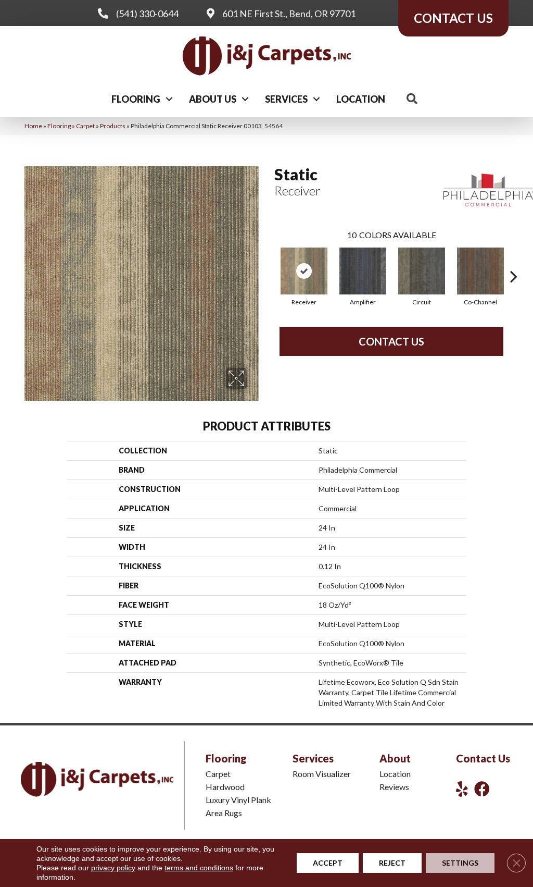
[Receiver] (304, 271)
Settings (460, 862)
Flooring (135, 99)
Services (286, 99)
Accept (327, 862)
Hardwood (225, 787)
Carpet (85, 126)
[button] (169, 99)
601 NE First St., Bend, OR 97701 (289, 13)
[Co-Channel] (480, 271)
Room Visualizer (322, 774)
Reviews (394, 787)
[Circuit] (422, 271)
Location (360, 99)
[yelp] (462, 789)
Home (33, 126)
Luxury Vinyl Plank (238, 800)
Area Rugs (224, 813)
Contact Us (391, 341)
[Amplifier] (363, 271)
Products (112, 126)
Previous (269, 260)
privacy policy (113, 868)
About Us (212, 99)
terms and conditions (198, 868)
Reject (392, 862)
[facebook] (482, 789)
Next (514, 260)
